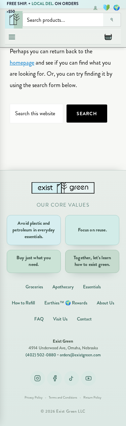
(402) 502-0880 (41, 355)
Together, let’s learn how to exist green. (92, 261)
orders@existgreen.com (80, 355)
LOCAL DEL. (43, 4)
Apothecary (63, 287)
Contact (84, 319)
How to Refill (23, 303)
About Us (105, 303)
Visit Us (60, 319)
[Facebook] (54, 378)
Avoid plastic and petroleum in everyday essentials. (33, 230)
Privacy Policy (34, 397)
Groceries (34, 287)
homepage (22, 62)
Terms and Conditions (63, 397)
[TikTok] (71, 378)
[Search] (112, 20)
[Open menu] (11, 36)
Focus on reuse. (92, 229)
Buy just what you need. (33, 261)
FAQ (39, 319)
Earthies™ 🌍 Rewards (65, 303)
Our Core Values (63, 205)
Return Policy (92, 397)
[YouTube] (88, 378)
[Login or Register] (95, 7)
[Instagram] (37, 378)
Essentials (92, 287)
